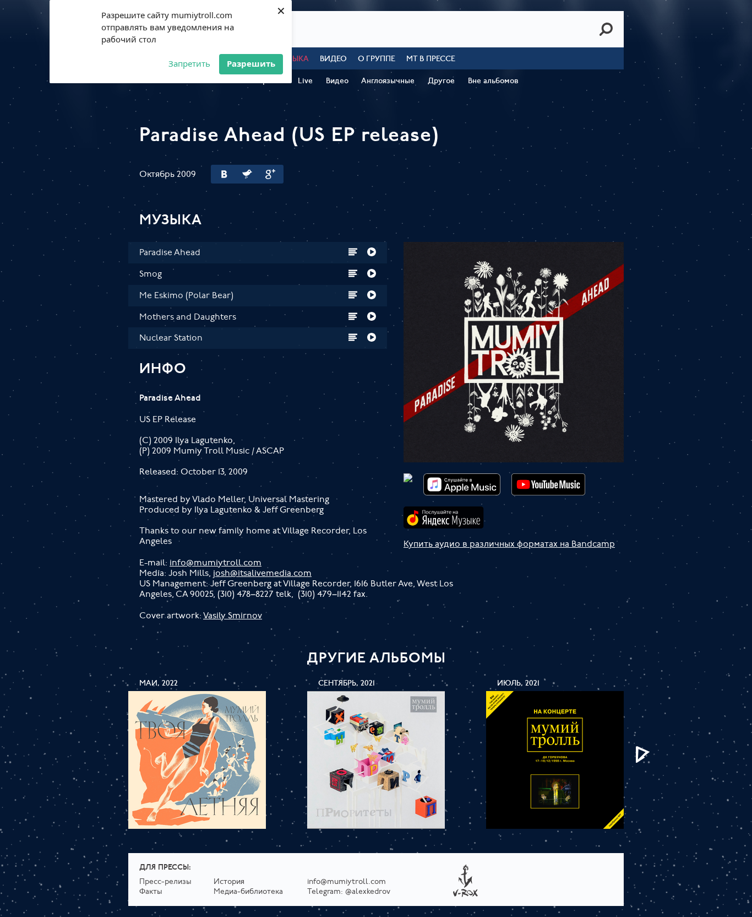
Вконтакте (224, 174)
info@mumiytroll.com (215, 563)
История (229, 882)
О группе (376, 59)
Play (371, 251)
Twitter (247, 174)
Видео (333, 59)
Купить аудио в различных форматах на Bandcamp (509, 544)
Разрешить (251, 63)
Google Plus (270, 174)
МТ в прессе (430, 59)
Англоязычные (388, 81)
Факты (150, 892)
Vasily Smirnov (232, 616)
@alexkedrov (367, 892)
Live (305, 81)
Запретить (189, 63)
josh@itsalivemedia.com (262, 573)
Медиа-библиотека (248, 892)
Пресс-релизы (165, 882)
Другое (441, 81)
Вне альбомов (493, 81)
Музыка (292, 59)
